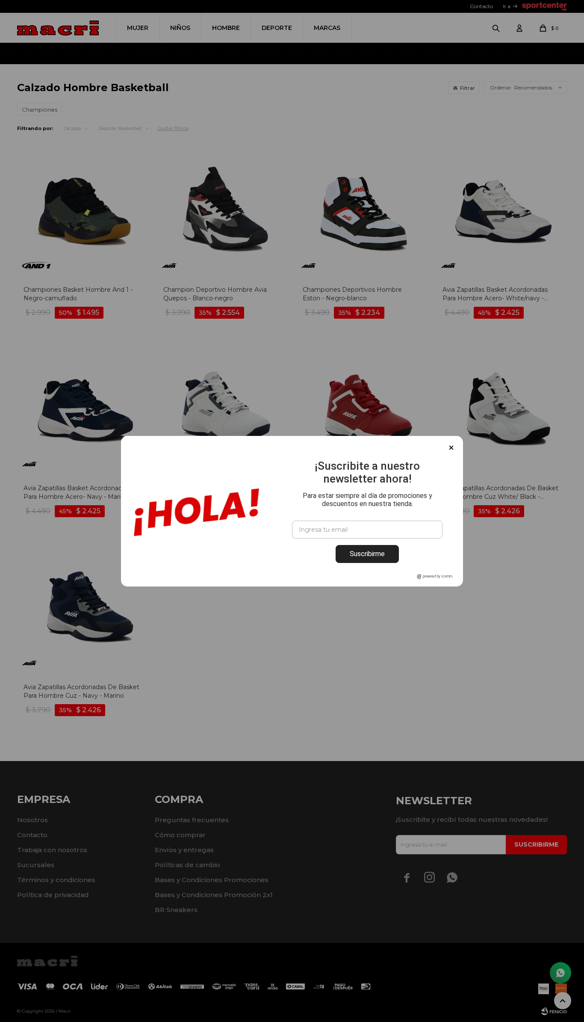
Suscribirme (367, 554)
